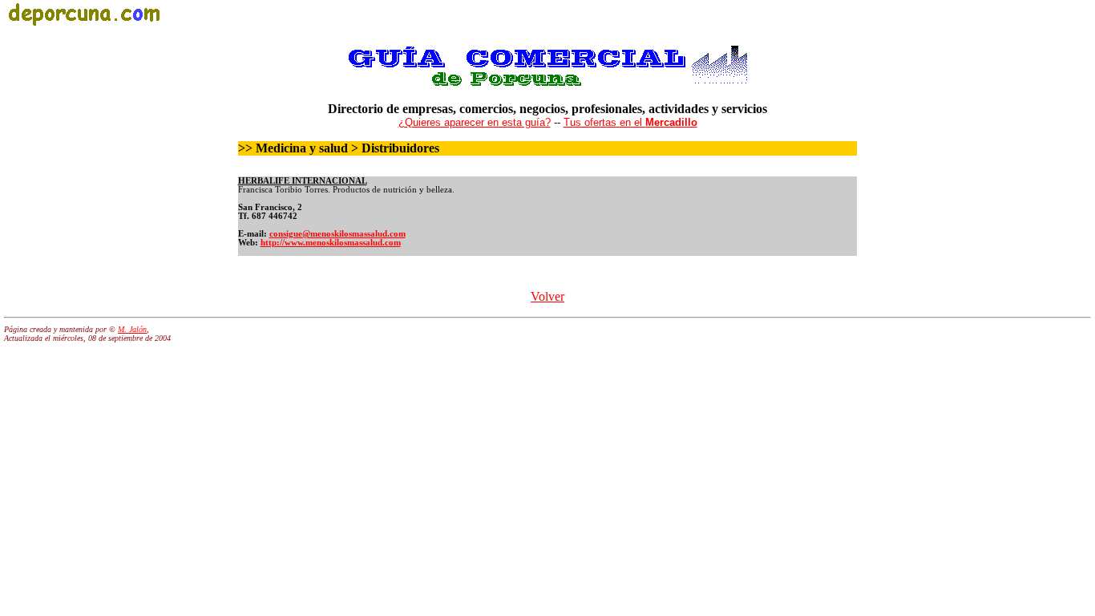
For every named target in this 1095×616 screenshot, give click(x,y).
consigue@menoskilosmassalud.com (337, 233)
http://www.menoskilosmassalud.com (331, 242)
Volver (547, 296)
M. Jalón (132, 329)
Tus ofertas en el (630, 122)
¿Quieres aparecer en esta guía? (474, 122)
